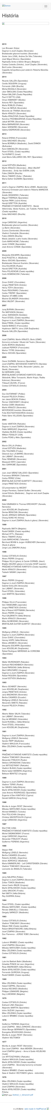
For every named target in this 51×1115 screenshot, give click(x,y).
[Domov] (6, 5)
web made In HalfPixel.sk (35, 1108)
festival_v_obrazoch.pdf (23, 1094)
